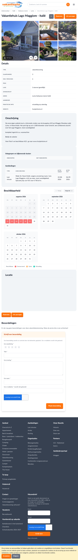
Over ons (56, 430)
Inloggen (56, 455)
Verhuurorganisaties (34, 452)
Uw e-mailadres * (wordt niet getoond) (15, 387)
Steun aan (56, 433)
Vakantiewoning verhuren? (11, 505)
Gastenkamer (6, 460)
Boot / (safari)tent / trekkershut (12, 436)
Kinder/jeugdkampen (35, 449)
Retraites (31, 464)
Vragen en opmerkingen (10, 499)
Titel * (5, 351)
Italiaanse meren (23, 11)
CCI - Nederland (58, 443)
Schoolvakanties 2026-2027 (11, 530)
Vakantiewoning (7, 457)
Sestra (55, 446)
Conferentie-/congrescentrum (38, 461)
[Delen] (31, 57)
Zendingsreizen (33, 458)
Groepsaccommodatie (9, 448)
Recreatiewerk (7, 514)
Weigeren (16, 556)
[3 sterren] (12, 347)
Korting (30, 433)
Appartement (6, 430)
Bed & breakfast (7, 433)
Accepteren (6, 556)
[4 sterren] (15, 347)
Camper (5, 463)
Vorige (59, 190)
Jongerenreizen (33, 446)
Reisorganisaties (33, 443)
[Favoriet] (35, 57)
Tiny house (6, 470)
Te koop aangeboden (9, 479)
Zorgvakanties (32, 455)
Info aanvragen (70, 16)
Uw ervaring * (8, 360)
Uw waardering (9, 344)
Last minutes (32, 427)
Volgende (68, 190)
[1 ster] (5, 347)
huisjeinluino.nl (37, 109)
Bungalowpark (7, 439)
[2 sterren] (9, 347)
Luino (32, 11)
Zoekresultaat (5, 11)
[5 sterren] (19, 347)
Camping (5, 442)
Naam (29, 509)
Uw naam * (7, 378)
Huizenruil (5, 488)
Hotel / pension (7, 451)
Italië (13, 11)
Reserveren (59, 16)
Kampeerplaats (7, 466)
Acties (30, 430)
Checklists (5, 527)
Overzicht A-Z (7, 427)
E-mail (29, 517)
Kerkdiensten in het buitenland (12, 524)
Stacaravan (6, 454)
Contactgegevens (8, 502)
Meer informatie (32, 538)
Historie (56, 427)
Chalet (4, 445)
